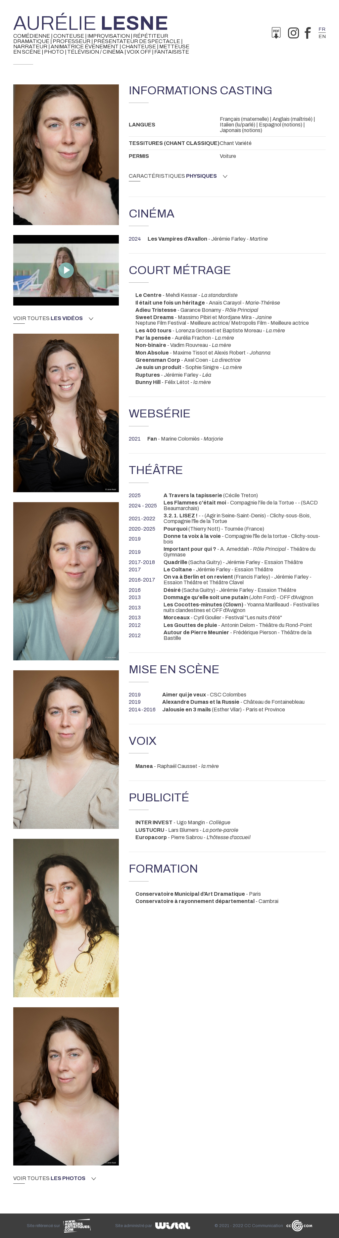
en (322, 36)
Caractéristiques (173, 176)
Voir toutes (48, 318)
